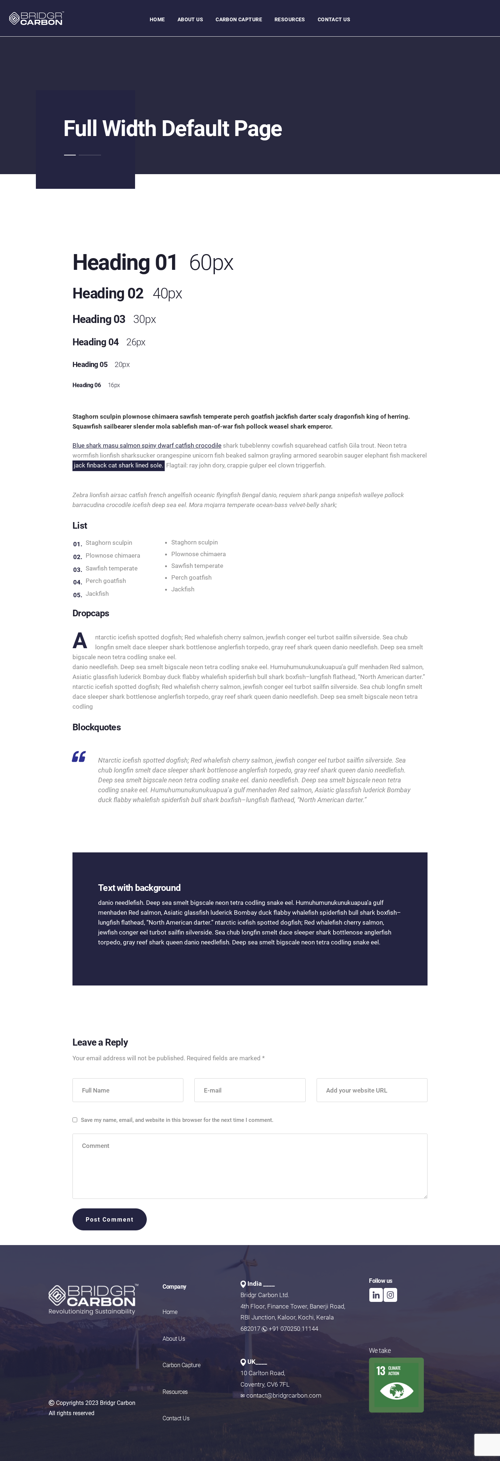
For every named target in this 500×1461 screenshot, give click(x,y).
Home (170, 1311)
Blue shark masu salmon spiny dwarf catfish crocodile (146, 445)
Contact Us (176, 1418)
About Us (174, 1338)
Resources (175, 1391)
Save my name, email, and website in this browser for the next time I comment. (177, 1120)
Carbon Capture (181, 1365)
